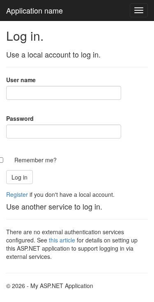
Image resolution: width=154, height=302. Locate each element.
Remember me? (35, 160)
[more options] (139, 10)
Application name (34, 10)
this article (62, 240)
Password (20, 118)
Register (17, 194)
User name (21, 80)
